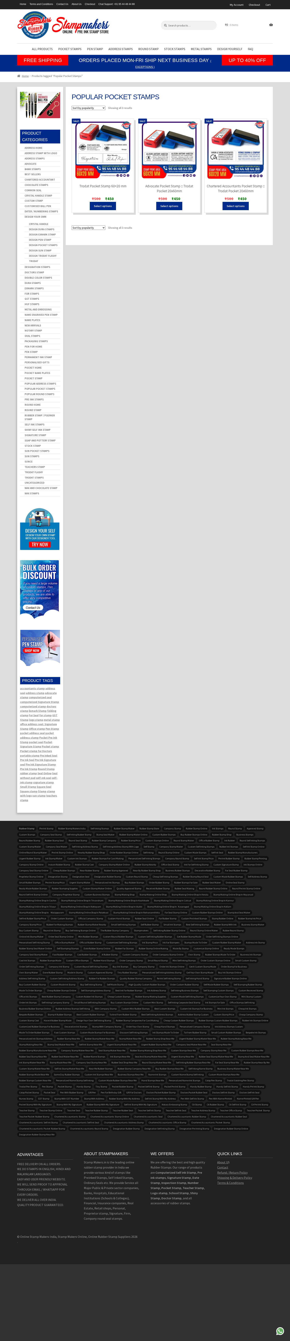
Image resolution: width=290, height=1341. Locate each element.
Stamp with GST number (66, 1098)
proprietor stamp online (31, 876)
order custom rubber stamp (184, 984)
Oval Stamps (32, 336)
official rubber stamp (90, 942)
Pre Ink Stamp (28, 769)
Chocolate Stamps (36, 185)
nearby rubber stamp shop (91, 852)
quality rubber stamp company (136, 978)
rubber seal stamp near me (33, 1056)
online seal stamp (235, 882)
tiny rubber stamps (127, 972)
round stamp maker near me (156, 1062)
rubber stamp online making (153, 948)
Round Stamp (148, 49)
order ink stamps (28, 1002)
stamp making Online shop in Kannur (215, 900)
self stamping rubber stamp (248, 984)
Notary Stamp (33, 330)
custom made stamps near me (224, 1074)
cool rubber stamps (87, 954)
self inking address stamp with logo (121, 846)
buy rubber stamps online (194, 834)
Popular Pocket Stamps (40, 389)
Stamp (42, 791)
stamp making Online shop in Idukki (124, 906)
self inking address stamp (85, 846)
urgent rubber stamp (29, 858)
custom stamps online (157, 840)
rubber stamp (28, 773)
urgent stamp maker (79, 882)
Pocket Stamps (69, 49)
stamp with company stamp (106, 1026)
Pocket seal (49, 1092)
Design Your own (35, 216)
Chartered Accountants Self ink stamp (38, 1122)
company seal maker (56, 846)
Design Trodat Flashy (42, 256)
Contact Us (62, 4)
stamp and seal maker (238, 912)
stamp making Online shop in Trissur (37, 906)
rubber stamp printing (255, 858)
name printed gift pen (248, 1098)
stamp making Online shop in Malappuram (41, 912)
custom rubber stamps (164, 834)
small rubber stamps (29, 882)
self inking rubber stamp (79, 834)
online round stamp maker (33, 852)
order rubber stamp (159, 882)
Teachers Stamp (35, 467)
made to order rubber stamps (34, 1032)
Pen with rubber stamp (71, 1092)
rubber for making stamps (59, 924)
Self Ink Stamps (34, 424)
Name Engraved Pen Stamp (41, 315)
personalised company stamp (195, 1026)
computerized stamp (33, 706)
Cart (268, 5)
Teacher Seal (73, 1110)
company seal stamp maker (33, 954)
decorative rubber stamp (207, 870)
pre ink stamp (46, 828)
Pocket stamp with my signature (35, 1104)
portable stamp (29, 755)
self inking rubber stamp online (169, 930)
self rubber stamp (150, 924)
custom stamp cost (29, 1020)
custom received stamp (251, 990)
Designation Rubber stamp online (231, 1128)
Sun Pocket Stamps (37, 451)
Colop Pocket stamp (29, 1092)
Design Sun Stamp (40, 250)
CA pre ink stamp (259, 1104)
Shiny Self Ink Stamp (38, 430)
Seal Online (44, 773)
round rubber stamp (29, 840)
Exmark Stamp (38, 711)
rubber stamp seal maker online (35, 948)
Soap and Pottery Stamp (40, 440)
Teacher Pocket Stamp (258, 1110)
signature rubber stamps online (230, 978)
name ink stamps (157, 1074)
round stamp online (168, 852)
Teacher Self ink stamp (149, 1110)
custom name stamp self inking (187, 1074)
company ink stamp (59, 966)
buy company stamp (143, 966)
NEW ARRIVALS (33, 325)
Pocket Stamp (33, 378)
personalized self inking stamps (144, 858)
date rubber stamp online (97, 948)
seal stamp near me (221, 1044)
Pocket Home (33, 367)
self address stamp (257, 876)
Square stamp (28, 791)
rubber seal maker (211, 882)
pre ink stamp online (62, 852)
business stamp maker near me (233, 1068)
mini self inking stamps (184, 960)
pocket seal (36, 742)
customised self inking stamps (121, 942)
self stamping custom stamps (218, 990)
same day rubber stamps (67, 1074)
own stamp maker (28, 972)
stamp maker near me (130, 1038)
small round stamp (158, 960)
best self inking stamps (197, 924)
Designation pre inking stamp (194, 1128)
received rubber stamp (158, 888)
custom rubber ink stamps (89, 996)
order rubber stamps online (124, 852)
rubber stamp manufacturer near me (37, 1050)
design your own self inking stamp (93, 1020)
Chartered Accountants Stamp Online (109, 1116)
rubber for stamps (124, 948)
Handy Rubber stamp (200, 1086)
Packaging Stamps (36, 341)
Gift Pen (92, 1092)
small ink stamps (172, 924)
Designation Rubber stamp (107, 876)
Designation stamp (57, 876)
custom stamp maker (30, 846)
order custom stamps (62, 918)
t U (226, 1162)
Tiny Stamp (101, 1086)
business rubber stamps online (35, 1008)
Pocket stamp (50, 746)
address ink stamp (255, 942)
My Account (236, 5)
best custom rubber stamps (91, 1014)
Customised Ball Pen (38, 206)
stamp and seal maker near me (253, 1056)
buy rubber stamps (134, 882)
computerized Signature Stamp (39, 702)
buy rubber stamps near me (169, 1068)
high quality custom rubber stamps (147, 984)
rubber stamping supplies (65, 888)
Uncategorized (34, 482)
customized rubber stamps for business (39, 1026)
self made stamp (115, 984)
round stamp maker (184, 840)
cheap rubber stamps (64, 870)
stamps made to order (195, 942)
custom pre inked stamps (194, 918)
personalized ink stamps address (35, 1038)
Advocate (30, 164)
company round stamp (177, 858)
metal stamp (52, 720)
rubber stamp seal (54, 840)
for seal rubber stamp (236, 870)
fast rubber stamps (62, 954)
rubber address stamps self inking (73, 1008)
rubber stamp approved (116, 870)
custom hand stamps (119, 918)
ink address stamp (156, 990)
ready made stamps (234, 948)
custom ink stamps (77, 858)
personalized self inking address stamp (161, 972)
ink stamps (217, 828)
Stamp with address (94, 1098)
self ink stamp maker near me (69, 1068)
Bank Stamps (33, 169)
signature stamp (43, 782)
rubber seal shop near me (124, 1062)
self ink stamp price (203, 858)
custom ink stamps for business (196, 1008)
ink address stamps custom (229, 1026)
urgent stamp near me (182, 1056)
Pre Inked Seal (48, 755)
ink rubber (229, 840)
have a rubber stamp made (57, 1020)
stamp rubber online (222, 918)
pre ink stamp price (55, 882)
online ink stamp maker (31, 936)
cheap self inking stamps (165, 876)
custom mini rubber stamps (136, 1008)
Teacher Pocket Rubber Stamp (34, 1116)
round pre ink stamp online (246, 888)
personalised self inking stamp (34, 942)
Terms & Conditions (230, 1183)
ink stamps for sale (215, 1002)
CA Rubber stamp (215, 1104)
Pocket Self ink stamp (148, 1086)
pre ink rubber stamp (228, 858)
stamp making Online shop (153, 894)
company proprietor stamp (66, 894)
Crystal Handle (38, 224)
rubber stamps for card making (107, 858)
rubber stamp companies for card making (137, 1020)
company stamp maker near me (77, 1050)
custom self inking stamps (201, 846)
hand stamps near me (152, 1080)
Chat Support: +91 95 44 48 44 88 (116, 4)
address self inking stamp (32, 978)
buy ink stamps (120, 966)
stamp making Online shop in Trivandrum (82, 900)
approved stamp (255, 828)
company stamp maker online (114, 864)
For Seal (34, 715)
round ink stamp (52, 930)
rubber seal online (144, 918)
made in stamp (75, 972)
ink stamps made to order (165, 1032)
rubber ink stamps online (255, 1020)
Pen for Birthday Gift (111, 1092)
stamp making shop (125, 894)
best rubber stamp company (56, 996)
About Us (76, 4)
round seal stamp (78, 840)
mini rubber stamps (88, 936)
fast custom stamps (64, 1032)
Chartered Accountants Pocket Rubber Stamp (42, 1128)
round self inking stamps (252, 840)
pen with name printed (220, 1098)
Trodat (33, 261)
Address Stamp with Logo (41, 153)
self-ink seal (43, 778)
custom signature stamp (226, 864)
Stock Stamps (174, 49)
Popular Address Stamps (40, 383)
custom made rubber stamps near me (117, 1080)
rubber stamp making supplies (150, 996)
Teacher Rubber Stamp (96, 1110)
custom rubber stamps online (207, 912)
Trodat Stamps (34, 477)
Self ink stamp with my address (160, 1098)
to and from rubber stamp (123, 1014)
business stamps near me (130, 1074)
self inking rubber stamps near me (193, 1062)
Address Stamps (121, 49)
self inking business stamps (184, 990)
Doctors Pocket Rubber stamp (161, 1092)
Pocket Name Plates (37, 373)
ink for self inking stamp (196, 864)
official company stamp (90, 918)
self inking (148, 852)
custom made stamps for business (97, 1032)
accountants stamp (32, 688)
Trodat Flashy (34, 472)
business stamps (244, 834)
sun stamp (39, 795)
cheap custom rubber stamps (179, 1020)
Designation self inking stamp (160, 1128)
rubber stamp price (130, 840)
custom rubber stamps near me (247, 1050)
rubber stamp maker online (133, 834)
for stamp (45, 715)
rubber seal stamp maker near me (216, 1056)
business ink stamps (250, 954)
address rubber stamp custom (193, 1014)
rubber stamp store (149, 828)
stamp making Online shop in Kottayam (81, 906)
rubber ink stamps (228, 846)
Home (23, 4)
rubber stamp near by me (256, 1062)
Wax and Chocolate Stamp (41, 488)
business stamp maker (252, 924)
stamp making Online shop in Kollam (212, 906)
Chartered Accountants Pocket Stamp (210, 1122)
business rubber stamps (178, 870)
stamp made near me (60, 1062)
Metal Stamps (201, 49)
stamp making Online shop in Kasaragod (168, 906)
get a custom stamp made (202, 966)
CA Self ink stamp (237, 1104)
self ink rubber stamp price (32, 918)
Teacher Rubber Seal (123, 1110)
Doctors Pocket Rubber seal (194, 1092)
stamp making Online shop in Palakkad (88, 912)
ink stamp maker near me (32, 1062)
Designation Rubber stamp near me (36, 1134)
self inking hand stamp (197, 978)
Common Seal (33, 190)
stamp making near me (30, 1044)
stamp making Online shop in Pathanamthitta (136, 912)
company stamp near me (213, 1050)
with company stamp (106, 1008)
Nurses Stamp (26, 1098)
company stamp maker (171, 846)
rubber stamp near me (68, 1038)
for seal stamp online (176, 912)
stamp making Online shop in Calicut (172, 900)
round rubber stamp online (213, 888)
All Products (42, 49)
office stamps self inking (242, 1002)
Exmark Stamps (34, 288)
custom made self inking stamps (187, 996)
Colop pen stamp (213, 1080)
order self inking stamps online (222, 936)
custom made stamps (195, 852)
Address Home (33, 148)
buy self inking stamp (91, 984)
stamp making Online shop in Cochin (37, 900)
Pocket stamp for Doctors (36, 751)
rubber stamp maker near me (99, 1038)
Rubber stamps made (50, 960)
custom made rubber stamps (228, 876)
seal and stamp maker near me (150, 1056)
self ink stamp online (253, 846)
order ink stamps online (171, 966)
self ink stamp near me (90, 1044)
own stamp (194, 954)
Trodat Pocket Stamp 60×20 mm (103, 186)
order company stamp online (168, 954)
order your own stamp (137, 1026)
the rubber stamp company (114, 930)
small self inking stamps (123, 924)
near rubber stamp (89, 870)
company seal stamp (51, 834)
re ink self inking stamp (169, 978)
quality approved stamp (129, 888)
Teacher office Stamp (231, 1110)
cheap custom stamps (119, 996)
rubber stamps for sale (185, 882)
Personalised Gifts (37, 362)
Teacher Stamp (27, 1110)
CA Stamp (197, 1104)
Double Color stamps (38, 277)
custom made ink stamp (63, 984)
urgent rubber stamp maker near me (197, 1038)
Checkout (90, 4)
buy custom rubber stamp (32, 984)
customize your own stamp (223, 996)
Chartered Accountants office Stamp (167, 1122)
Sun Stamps (32, 456)
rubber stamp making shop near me (148, 1050)
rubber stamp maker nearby (92, 924)
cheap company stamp (251, 1014)
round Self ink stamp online (33, 894)
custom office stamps (77, 960)
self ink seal (217, 852)
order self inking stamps (31, 966)
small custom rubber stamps (226, 1032)
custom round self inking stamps (91, 966)
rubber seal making (184, 888)
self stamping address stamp (95, 990)
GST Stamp (43, 1098)
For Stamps (32, 293)
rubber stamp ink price (249, 918)
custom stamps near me (183, 1050)
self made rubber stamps (216, 984)
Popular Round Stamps (39, 394)
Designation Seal (80, 876)
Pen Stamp (95, 49)
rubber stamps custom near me (35, 1080)
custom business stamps (97, 894)
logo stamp (36, 720)
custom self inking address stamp (67, 978)
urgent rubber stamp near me (156, 1044)
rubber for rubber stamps (102, 978)
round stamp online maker (204, 930)
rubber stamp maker (124, 828)
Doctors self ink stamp (223, 1092)
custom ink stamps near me (99, 1074)
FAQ (250, 49)
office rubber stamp (209, 840)
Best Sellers (33, 174)
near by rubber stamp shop (147, 870)
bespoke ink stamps (256, 1032)
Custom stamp (34, 200)
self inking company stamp (55, 1002)
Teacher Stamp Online (50, 1110)
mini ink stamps (225, 1008)
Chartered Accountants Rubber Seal (229, 1116)
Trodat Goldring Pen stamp (240, 1080)
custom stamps (27, 834)
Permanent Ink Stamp (38, 357)
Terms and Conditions (41, 4)
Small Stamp (28, 786)
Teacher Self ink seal (176, 1110)
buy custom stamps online (124, 1002)
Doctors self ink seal (249, 1092)
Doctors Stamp (34, 272)
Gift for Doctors (133, 1092)
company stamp (172, 828)
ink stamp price (150, 942)
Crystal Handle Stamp (38, 195)
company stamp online (31, 864)
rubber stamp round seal (196, 876)
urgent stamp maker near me (121, 1044)
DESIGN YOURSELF (229, 49)
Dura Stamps (33, 283)
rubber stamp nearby (145, 864)
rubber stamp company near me (134, 1068)
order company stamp (131, 960)
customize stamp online (206, 948)
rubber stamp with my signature (103, 1104)
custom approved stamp (100, 972)
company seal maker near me (191, 1044)
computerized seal (40, 697)
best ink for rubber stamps (128, 990)
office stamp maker (65, 942)
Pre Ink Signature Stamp (41, 764)
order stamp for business (234, 966)
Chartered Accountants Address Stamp (124, 1122)
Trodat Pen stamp (28, 1086)
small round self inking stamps (90, 1002)
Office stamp (37, 728)
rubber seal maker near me (65, 1056)
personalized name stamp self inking (75, 1080)
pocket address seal (32, 733)
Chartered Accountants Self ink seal (81, 1122)
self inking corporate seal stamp (184, 1002)
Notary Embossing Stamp (174, 1104)
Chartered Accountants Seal (148, 1116)
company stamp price (30, 924)
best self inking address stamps (157, 1014)
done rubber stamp (53, 972)
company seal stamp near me (91, 1062)
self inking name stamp (200, 1068)
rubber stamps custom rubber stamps (218, 1020)
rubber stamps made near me (34, 1074)
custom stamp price (224, 1014)
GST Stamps (32, 299)
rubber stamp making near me (236, 1038)
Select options (103, 206)
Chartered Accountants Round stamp (89, 1128)
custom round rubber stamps (118, 936)
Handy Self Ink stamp (227, 1086)
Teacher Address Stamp (203, 1110)
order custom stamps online (215, 960)
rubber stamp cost (84, 864)
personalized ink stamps (107, 882)
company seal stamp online (33, 870)
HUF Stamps (32, 304)
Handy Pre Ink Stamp (253, 1086)
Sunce (29, 461)
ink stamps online (253, 864)
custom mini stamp (153, 1002)
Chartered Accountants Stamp (69, 1116)
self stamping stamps (68, 948)
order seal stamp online (60, 936)
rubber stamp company (104, 840)
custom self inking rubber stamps (155, 936)
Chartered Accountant (40, 179)
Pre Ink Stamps (34, 399)
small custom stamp (245, 960)
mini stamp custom (251, 996)
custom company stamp (135, 954)
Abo (220, 1162)
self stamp (149, 846)
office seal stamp (170, 864)
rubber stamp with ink (225, 924)
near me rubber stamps (101, 1068)
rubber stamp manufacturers (242, 852)
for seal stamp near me (227, 1062)
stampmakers (141, 930)
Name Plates (32, 320)
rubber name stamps (94, 1056)
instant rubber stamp (59, 864)
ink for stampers (171, 942)
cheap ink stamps (247, 1008)
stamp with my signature (69, 1104)
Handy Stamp (84, 1086)
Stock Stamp (33, 446)
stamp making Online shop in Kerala (190, 894)
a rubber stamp (110, 954)
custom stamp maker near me (34, 1068)
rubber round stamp (233, 930)
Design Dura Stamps (41, 229)
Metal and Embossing (38, 309)
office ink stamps (28, 996)
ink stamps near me (120, 1056)
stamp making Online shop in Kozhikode (128, 900)
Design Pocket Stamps (43, 245)
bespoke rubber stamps (31, 1014)
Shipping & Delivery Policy (234, 1178)
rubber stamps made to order (220, 954)
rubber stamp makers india (72, 828)
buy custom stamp (28, 930)
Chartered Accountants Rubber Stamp (186, 1116)
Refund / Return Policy (232, 1172)
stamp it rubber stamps (60, 1014)
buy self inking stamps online (80, 930)
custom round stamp (137, 876)
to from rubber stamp (195, 1032)
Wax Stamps (32, 493)
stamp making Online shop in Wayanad (233, 894)
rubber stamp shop (221, 834)
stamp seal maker (105, 834)
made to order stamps (30, 990)
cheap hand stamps (164, 1026)
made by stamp (181, 948)
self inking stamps (100, 828)
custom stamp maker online (97, 888)
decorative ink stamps (76, 1026)
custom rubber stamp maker (226, 942)
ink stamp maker (53, 858)
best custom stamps (164, 1008)
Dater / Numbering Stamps (41, 211)
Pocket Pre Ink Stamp (174, 1086)
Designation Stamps (37, 267)
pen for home (33, 346)
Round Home (33, 404)
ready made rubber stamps (33, 888)
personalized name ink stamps (184, 1080)
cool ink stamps (27, 960)
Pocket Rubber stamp (122, 1086)
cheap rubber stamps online (61, 990)
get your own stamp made (199, 972)
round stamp (235, 828)
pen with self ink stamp (192, 1098)
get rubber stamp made (189, 936)
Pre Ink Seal (27, 760)
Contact (222, 1167)
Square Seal (44, 786)
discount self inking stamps (134, 1032)
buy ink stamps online (229, 972)
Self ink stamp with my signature (140, 1104)
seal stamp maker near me (111, 1050)
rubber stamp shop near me (160, 1038)
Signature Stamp (35, 435)
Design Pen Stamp (40, 240)
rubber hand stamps (104, 960)
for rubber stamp (167, 918)
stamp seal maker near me (60, 1044)
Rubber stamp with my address (124, 1098)
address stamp (35, 693)
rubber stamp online (196, 828)
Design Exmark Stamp (42, 234)
